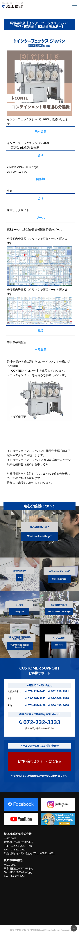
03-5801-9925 (37, 698)
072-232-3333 (41, 722)
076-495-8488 (37, 705)
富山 (10, 706)
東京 (10, 699)
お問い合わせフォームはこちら (39, 761)
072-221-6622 (37, 691)
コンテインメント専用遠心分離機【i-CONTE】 (39, 375)
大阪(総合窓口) (14, 692)
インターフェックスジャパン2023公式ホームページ (39, 459)
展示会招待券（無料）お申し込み (27, 464)
